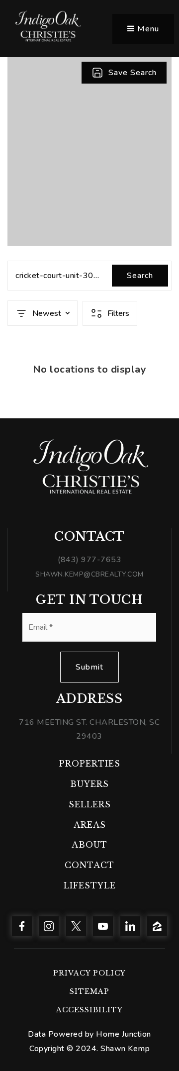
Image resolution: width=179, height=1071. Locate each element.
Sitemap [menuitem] (89, 991)
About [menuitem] (89, 845)
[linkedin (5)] (130, 925)
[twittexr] (76, 925)
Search (140, 275)
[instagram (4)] (48, 925)
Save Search (132, 72)
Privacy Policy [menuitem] (89, 973)
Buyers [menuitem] (89, 784)
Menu (147, 28)
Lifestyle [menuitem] (90, 885)
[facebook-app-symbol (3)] (21, 925)
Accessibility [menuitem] (89, 1009)
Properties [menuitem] (89, 764)
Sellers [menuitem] (90, 804)
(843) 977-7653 (89, 559)
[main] (89, 209)
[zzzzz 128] (157, 925)
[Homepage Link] (47, 28)
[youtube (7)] (102, 925)
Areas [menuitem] (90, 825)
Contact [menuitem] (89, 865)
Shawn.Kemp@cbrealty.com (89, 574)
